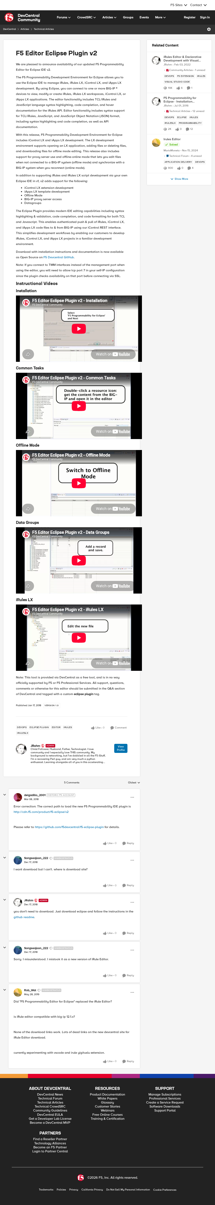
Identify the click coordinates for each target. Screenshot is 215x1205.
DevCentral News (50, 1095)
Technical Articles (44, 29)
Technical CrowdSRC (50, 1107)
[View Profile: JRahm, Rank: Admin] (21, 749)
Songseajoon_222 (36, 858)
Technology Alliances (50, 1143)
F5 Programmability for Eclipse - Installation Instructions (180, 99)
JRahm (35, 746)
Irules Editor (172, 139)
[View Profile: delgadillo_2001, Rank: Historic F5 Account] (18, 797)
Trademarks (46, 1189)
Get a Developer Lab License (50, 1119)
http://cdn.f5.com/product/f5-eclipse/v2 (41, 812)
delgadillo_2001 (35, 795)
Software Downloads (164, 1107)
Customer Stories (107, 1107)
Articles (25, 29)
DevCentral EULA (50, 1115)
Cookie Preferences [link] (164, 1190)
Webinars (107, 1111)
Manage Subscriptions (164, 1095)
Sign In (205, 17)
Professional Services (165, 1099)
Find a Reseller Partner (50, 1139)
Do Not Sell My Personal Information (128, 1189)
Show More (181, 179)
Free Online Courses (107, 1115)
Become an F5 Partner (50, 1147)
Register (189, 17)
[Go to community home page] (22, 17)
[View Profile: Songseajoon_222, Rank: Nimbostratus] (18, 860)
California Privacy (92, 1189)
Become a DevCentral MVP (50, 1123)
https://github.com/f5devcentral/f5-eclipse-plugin (69, 827)
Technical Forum (50, 1099)
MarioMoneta (172, 150)
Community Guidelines (50, 1111)
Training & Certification (108, 1119)
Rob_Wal (30, 990)
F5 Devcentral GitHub (58, 257)
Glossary (107, 1103)
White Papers (107, 1099)
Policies (61, 1189)
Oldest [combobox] (134, 782)
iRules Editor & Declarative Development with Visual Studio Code (182, 58)
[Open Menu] (209, 29)
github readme (24, 917)
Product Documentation (107, 1095)
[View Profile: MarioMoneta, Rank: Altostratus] (156, 142)
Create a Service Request (165, 1103)
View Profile (121, 748)
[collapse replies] (4, 794)
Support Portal (165, 1111)
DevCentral (9, 29)
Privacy (73, 1189)
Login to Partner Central (50, 1151)
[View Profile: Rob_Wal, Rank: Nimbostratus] (18, 992)
